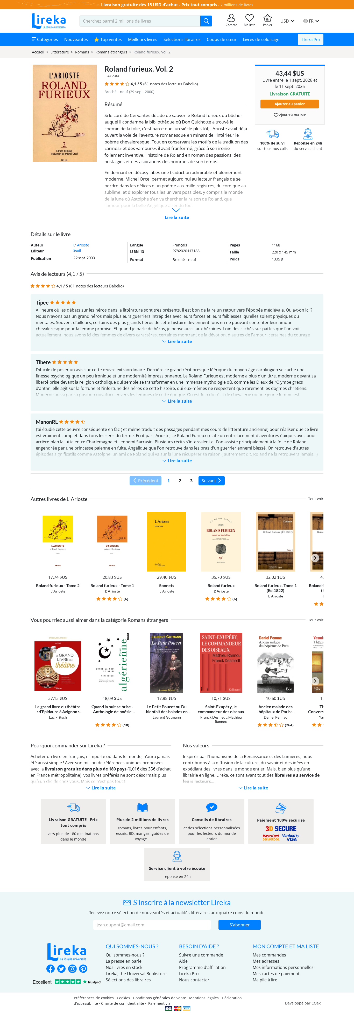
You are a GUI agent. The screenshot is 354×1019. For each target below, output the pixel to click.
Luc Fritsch (58, 717)
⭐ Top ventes (108, 39)
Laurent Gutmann (167, 717)
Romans (82, 52)
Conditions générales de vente (159, 997)
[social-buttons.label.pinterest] (83, 969)
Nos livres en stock (124, 967)
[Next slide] (315, 558)
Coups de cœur (222, 39)
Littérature (60, 52)
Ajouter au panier (290, 103)
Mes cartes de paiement (276, 973)
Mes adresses (266, 961)
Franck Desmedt (213, 717)
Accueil (38, 52)
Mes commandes (269, 955)
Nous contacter (194, 980)
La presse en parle (123, 961)
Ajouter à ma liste (292, 114)
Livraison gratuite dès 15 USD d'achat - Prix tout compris (159, 5)
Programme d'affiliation (202, 967)
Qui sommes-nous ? (125, 955)
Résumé (113, 104)
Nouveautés (76, 39)
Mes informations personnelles (283, 967)
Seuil (77, 250)
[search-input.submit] (206, 21)
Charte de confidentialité (122, 1003)
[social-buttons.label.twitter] (61, 969)
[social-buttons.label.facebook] (50, 969)
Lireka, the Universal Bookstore (136, 973)
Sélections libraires (182, 39)
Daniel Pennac (275, 717)
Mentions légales (204, 997)
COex (316, 1003)
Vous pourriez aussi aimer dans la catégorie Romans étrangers (99, 620)
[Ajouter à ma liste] (76, 515)
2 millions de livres (237, 4)
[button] (107, 84)
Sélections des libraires (128, 980)
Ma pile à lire (265, 980)
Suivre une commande (201, 955)
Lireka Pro (311, 39)
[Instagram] (72, 969)
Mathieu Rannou (228, 719)
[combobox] (140, 21)
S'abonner (240, 925)
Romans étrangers (111, 52)
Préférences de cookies (94, 997)
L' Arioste (111, 76)
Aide (183, 961)
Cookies (123, 997)
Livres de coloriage (261, 39)
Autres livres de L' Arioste (59, 499)
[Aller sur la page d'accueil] (49, 21)
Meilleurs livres (142, 39)
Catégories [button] (47, 39)
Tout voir (315, 498)
